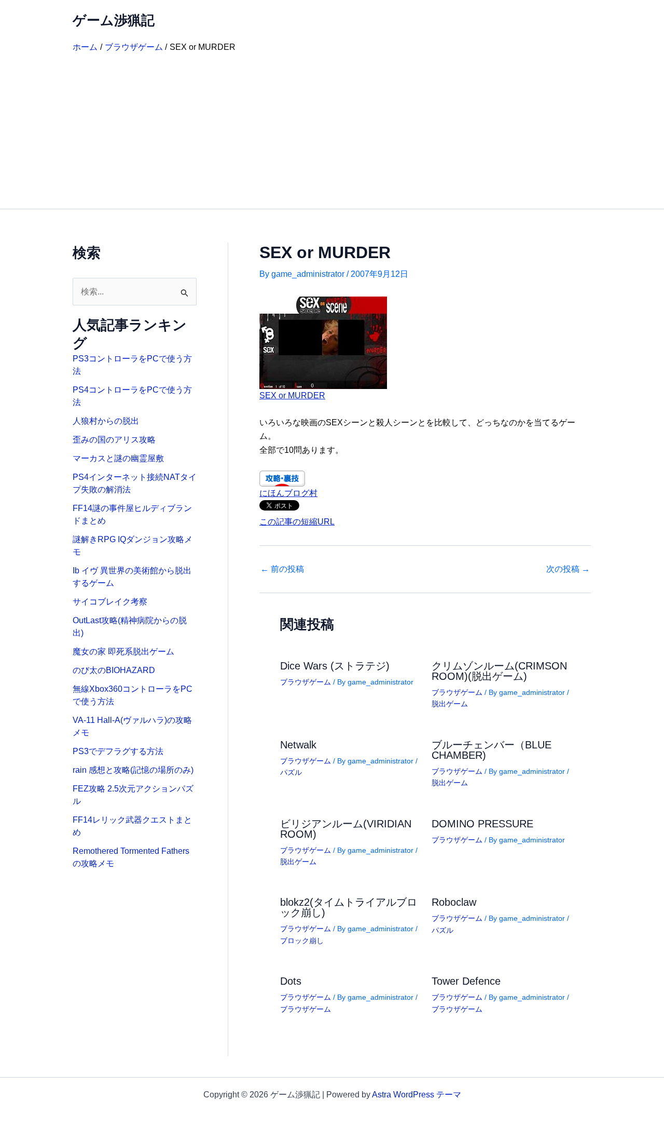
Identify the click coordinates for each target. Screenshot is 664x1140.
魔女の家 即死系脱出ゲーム (123, 651)
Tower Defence (466, 981)
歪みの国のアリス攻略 (114, 439)
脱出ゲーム (450, 704)
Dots (290, 981)
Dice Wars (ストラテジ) (335, 666)
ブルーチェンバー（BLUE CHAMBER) (491, 750)
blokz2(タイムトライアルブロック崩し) (348, 907)
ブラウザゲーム (305, 682)
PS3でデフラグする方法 (118, 751)
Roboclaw (454, 902)
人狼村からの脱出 (106, 421)
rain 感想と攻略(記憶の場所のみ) (133, 770)
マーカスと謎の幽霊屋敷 (118, 458)
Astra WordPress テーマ (416, 1094)
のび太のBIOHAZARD (114, 670)
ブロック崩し (302, 940)
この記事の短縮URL (297, 521)
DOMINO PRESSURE (482, 823)
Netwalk (298, 744)
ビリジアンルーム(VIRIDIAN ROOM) (345, 829)
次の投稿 (568, 569)
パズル (291, 772)
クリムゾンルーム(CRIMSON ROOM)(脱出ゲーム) (499, 671)
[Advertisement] (332, 131)
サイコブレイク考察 (110, 601)
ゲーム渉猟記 (114, 20)
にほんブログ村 (288, 493)
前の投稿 (282, 569)
